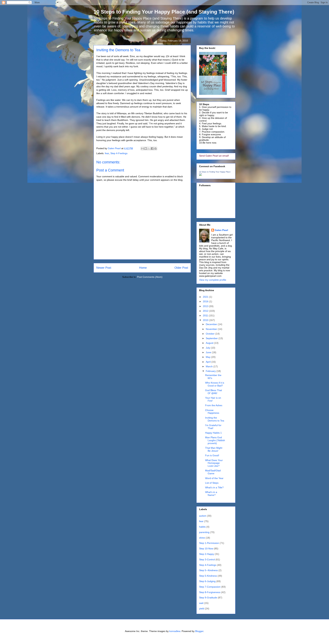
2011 (206, 315)
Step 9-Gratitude (208, 597)
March (209, 366)
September (212, 338)
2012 (206, 310)
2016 (206, 301)
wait (201, 603)
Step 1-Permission (209, 543)
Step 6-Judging (207, 581)
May (208, 357)
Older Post (181, 267)
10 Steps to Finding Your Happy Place (214, 172)
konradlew (174, 631)
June (209, 352)
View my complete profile (212, 279)
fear (107, 153)
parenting (204, 532)
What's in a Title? (214, 487)
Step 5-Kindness (208, 575)
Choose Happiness (212, 411)
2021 (206, 296)
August (210, 343)
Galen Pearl (114, 148)
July (208, 347)
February (211, 371)
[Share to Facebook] (152, 148)
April (208, 361)
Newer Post (103, 267)
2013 (206, 306)
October (210, 333)
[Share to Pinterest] (155, 148)
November (212, 329)
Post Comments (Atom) (149, 277)
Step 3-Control (207, 559)
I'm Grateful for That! (213, 427)
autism (202, 515)
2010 (206, 320)
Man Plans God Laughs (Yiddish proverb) (215, 440)
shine (202, 537)
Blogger (199, 631)
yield (201, 608)
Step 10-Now (206, 548)
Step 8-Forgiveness (209, 592)
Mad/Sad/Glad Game (213, 472)
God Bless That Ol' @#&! (213, 392)
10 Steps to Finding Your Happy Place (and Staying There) (164, 12)
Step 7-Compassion (210, 586)
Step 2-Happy (206, 554)
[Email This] (142, 148)
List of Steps (211, 482)
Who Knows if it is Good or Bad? (214, 384)
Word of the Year (214, 478)
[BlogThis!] (145, 148)
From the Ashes (213, 405)
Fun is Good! (212, 455)
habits (202, 526)
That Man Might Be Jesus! (213, 449)
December (212, 324)
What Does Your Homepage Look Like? (214, 463)
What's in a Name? (211, 493)
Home (143, 267)
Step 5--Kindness (208, 570)
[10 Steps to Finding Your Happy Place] (200, 175)
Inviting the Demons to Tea (214, 419)
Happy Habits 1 (213, 432)
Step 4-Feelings (118, 153)
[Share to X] (149, 148)
